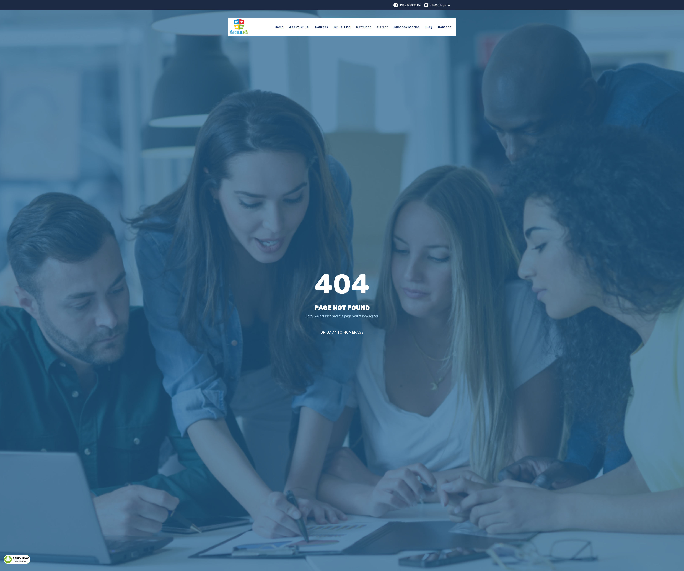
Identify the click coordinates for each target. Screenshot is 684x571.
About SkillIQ (299, 27)
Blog (428, 27)
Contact (444, 27)
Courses (321, 27)
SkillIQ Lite (342, 27)
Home (279, 27)
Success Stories (407, 27)
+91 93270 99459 (410, 5)
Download (364, 27)
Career (382, 27)
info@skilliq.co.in (439, 5)
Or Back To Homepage (342, 332)
